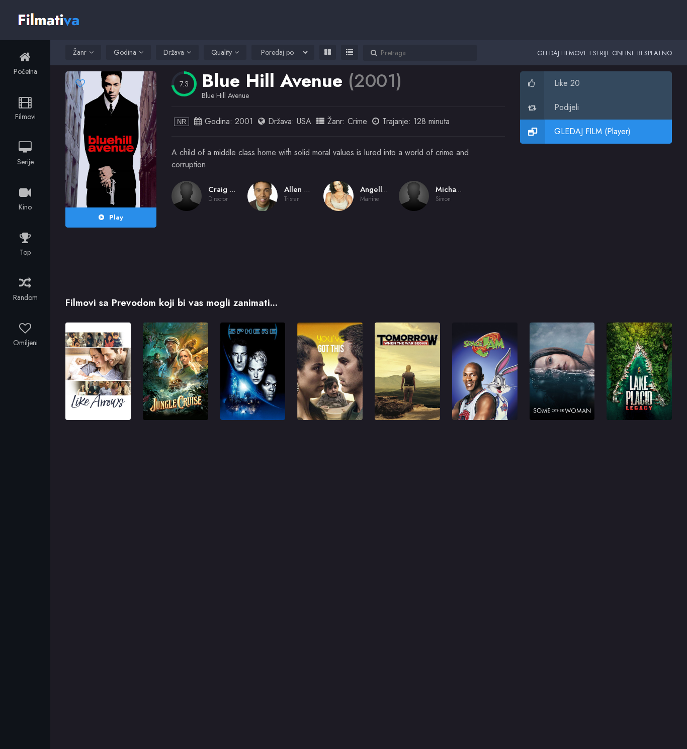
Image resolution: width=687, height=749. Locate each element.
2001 (244, 121)
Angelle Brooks (386, 189)
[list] (349, 52)
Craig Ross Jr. (231, 189)
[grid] (327, 52)
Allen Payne (304, 189)
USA (304, 121)
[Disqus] (368, 573)
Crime (357, 121)
